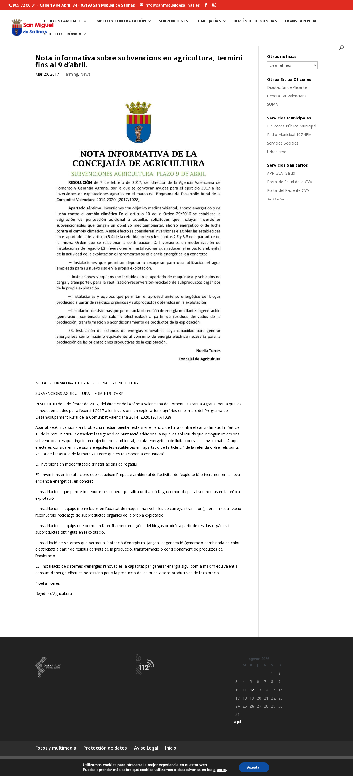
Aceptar (254, 767)
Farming (70, 74)
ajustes (219, 769)
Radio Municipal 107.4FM (289, 134)
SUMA (272, 104)
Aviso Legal (146, 748)
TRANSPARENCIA (300, 21)
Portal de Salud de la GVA (289, 181)
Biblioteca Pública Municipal (291, 126)
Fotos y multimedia (55, 748)
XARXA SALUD (280, 198)
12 (252, 689)
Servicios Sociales (282, 143)
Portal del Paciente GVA (288, 190)
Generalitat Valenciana (287, 96)
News (85, 74)
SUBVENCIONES (173, 21)
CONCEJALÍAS (208, 21)
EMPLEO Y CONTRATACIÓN (120, 21)
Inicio (170, 748)
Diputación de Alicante (287, 87)
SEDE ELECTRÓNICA (62, 34)
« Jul (237, 721)
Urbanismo (277, 151)
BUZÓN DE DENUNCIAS (255, 21)
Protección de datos (105, 748)
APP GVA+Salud (281, 173)
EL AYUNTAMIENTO (63, 21)
